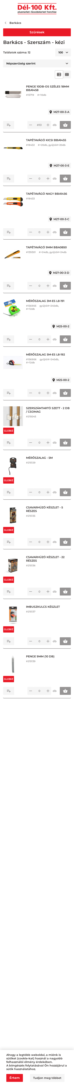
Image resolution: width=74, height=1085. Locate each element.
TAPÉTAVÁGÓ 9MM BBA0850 (46, 247)
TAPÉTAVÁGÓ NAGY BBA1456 (46, 193)
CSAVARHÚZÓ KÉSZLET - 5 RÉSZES (44, 509)
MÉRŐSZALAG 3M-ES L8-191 (45, 301)
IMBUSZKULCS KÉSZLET (43, 607)
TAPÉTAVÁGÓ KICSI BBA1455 (46, 140)
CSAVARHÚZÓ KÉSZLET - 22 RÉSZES (45, 558)
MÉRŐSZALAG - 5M (39, 458)
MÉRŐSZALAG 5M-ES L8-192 (45, 354)
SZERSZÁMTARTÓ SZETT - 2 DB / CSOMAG (48, 409)
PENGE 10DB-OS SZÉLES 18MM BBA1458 (47, 88)
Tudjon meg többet (47, 1078)
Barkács (15, 23)
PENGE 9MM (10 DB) (40, 656)
